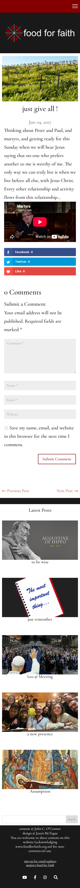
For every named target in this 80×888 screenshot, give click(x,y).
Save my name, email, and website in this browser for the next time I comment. (39, 436)
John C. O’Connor (47, 828)
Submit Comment (56, 459)
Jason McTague (47, 833)
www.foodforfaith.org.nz (33, 846)
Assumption (40, 791)
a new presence (40, 733)
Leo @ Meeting (40, 676)
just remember (40, 619)
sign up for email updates (40, 861)
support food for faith (40, 865)
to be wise (40, 561)
